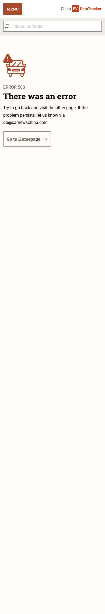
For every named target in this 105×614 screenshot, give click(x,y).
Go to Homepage (23, 139)
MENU (13, 9)
